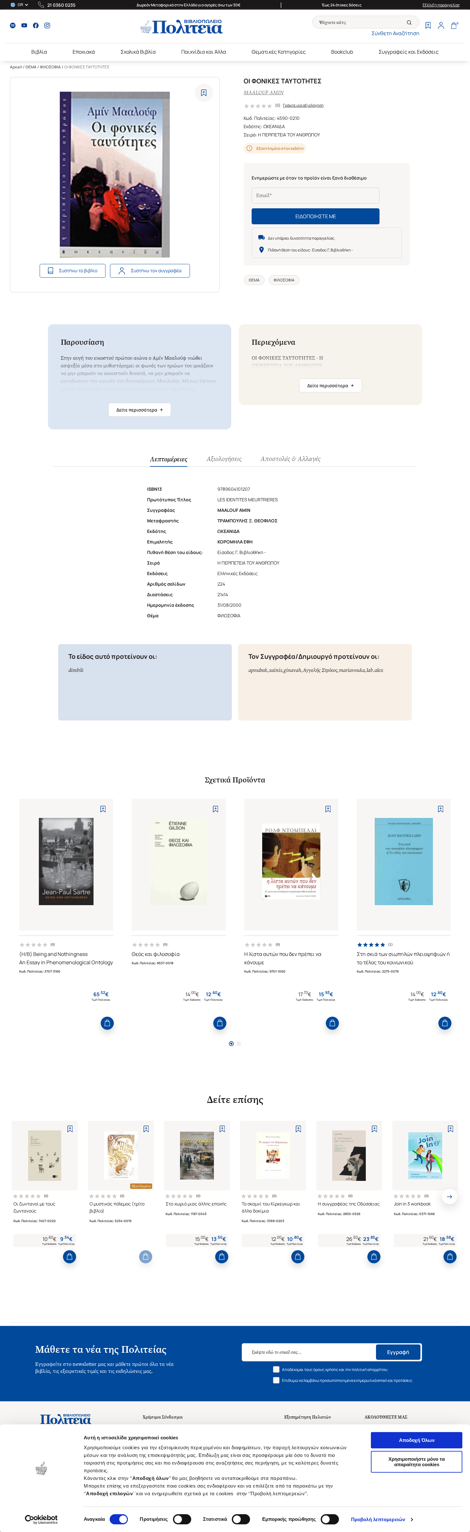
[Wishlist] (428, 26)
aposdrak (257, 670)
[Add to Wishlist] (204, 93)
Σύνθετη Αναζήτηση (395, 33)
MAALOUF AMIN (264, 92)
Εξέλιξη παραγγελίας (441, 5)
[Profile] (441, 26)
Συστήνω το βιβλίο (78, 270)
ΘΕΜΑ (31, 67)
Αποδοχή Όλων (417, 1440)
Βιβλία (39, 51)
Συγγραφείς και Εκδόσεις (409, 51)
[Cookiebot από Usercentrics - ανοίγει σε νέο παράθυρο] (41, 1519)
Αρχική (16, 67)
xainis (275, 670)
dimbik (75, 670)
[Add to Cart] (107, 1023)
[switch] (182, 1519)
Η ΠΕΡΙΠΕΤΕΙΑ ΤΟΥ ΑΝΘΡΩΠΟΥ (289, 135)
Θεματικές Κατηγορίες (279, 51)
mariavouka (352, 670)
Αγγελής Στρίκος (320, 670)
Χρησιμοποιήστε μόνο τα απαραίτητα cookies (416, 1461)
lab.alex (374, 670)
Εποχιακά (84, 51)
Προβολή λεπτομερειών (378, 1519)
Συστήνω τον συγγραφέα (156, 270)
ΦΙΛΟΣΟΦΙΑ (50, 67)
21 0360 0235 (61, 5)
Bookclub (342, 51)
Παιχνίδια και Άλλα (203, 51)
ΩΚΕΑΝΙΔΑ (274, 126)
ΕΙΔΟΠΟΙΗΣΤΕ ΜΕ (315, 216)
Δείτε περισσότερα (139, 409)
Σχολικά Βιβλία (138, 51)
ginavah (292, 670)
